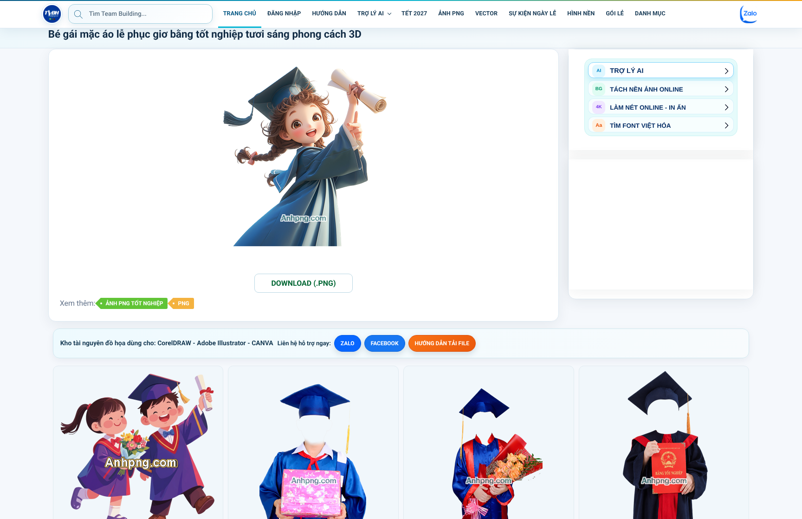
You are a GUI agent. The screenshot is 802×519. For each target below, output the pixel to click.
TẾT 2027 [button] (414, 13)
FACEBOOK (385, 343)
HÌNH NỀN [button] (581, 13)
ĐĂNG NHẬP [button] (284, 13)
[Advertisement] (661, 224)
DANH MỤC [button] (650, 13)
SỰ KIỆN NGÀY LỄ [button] (532, 13)
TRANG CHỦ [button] (239, 13)
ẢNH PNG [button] (451, 13)
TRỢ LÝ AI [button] (370, 13)
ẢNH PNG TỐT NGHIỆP (134, 303)
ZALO (348, 343)
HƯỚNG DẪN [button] (329, 13)
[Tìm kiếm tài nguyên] (78, 14)
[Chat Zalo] (749, 14)
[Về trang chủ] (52, 14)
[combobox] (140, 14)
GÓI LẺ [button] (615, 13)
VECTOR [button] (486, 13)
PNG (183, 303)
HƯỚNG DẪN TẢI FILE (442, 343)
